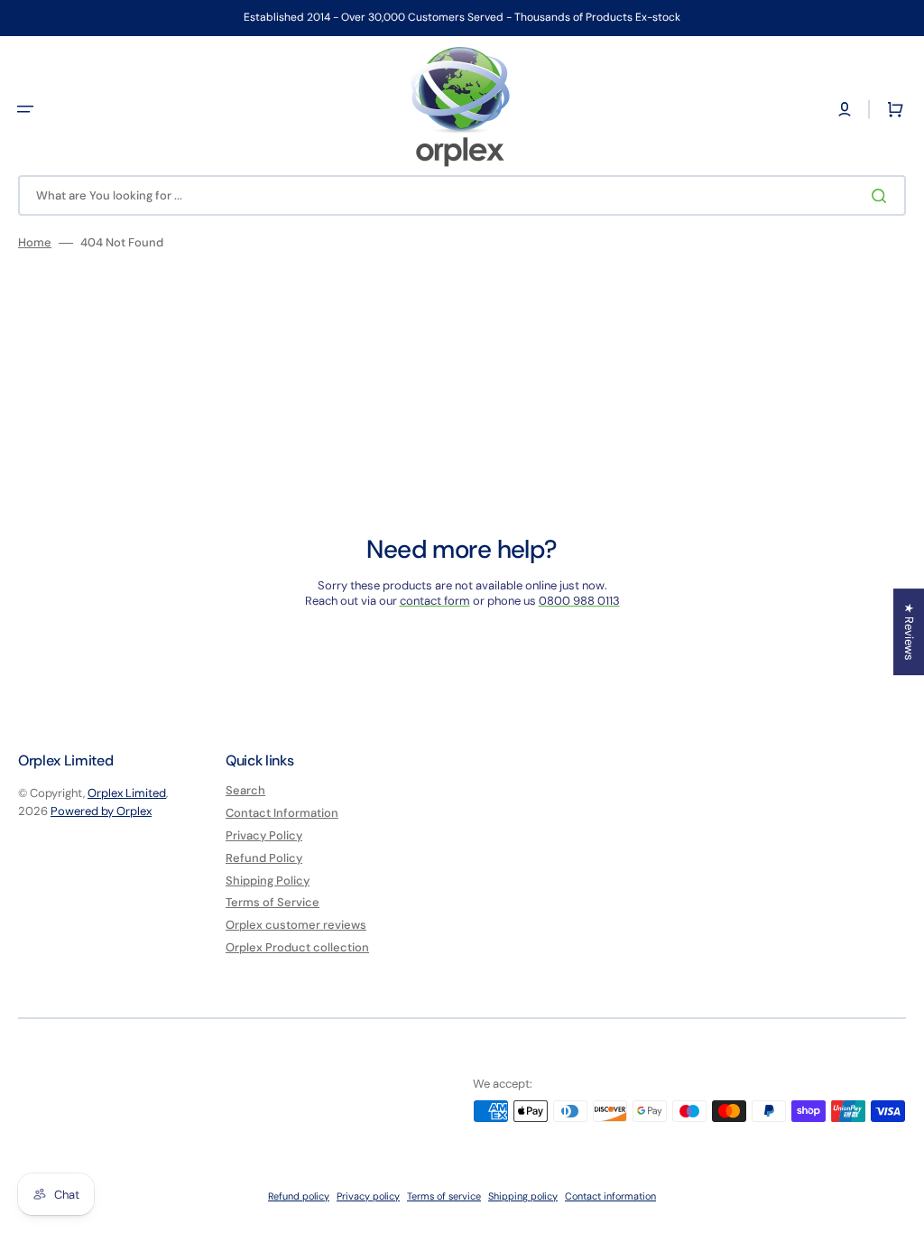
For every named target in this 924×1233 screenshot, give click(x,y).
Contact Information (282, 812)
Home (34, 243)
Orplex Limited (127, 793)
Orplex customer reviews (296, 924)
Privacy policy (368, 1196)
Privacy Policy (264, 835)
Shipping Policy (268, 880)
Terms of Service (272, 902)
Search (245, 790)
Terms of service (444, 1196)
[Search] (882, 196)
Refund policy (298, 1196)
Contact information (610, 1196)
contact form (435, 600)
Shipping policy (523, 1196)
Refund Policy (264, 858)
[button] (25, 109)
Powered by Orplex (101, 811)
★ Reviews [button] (909, 632)
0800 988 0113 (579, 600)
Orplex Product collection (297, 947)
